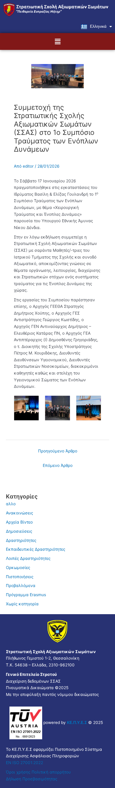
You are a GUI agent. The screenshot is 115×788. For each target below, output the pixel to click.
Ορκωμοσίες (18, 567)
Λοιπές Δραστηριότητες (28, 558)
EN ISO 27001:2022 (24, 762)
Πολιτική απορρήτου (52, 772)
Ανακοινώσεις (19, 513)
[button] (57, 41)
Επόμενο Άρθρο (58, 465)
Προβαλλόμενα (20, 585)
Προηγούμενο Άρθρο (57, 451)
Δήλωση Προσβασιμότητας (31, 778)
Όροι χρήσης (18, 772)
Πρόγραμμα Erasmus (26, 594)
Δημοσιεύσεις (19, 531)
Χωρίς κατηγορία (22, 603)
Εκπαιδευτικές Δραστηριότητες (35, 549)
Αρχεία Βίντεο (19, 522)
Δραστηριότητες (21, 540)
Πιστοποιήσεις (19, 576)
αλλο (11, 503)
